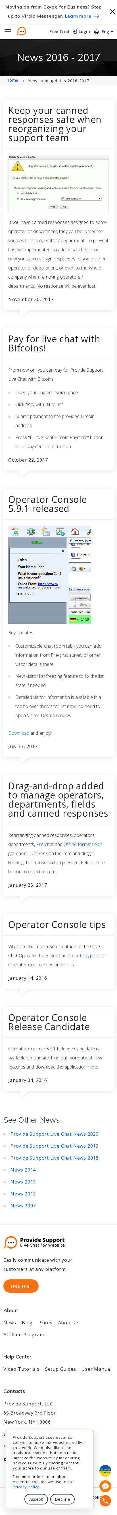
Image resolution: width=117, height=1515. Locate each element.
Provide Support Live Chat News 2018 (55, 1158)
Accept (36, 1499)
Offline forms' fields (83, 844)
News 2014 (23, 1170)
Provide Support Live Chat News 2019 (55, 1146)
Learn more (78, 16)
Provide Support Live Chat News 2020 (55, 1134)
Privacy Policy (26, 1486)
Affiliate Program (23, 1334)
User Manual (97, 1369)
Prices (45, 1323)
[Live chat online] (105, 1486)
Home (12, 80)
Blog (27, 1323)
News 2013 (23, 1182)
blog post (89, 955)
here (92, 1067)
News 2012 (23, 1194)
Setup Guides (60, 1369)
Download (18, 733)
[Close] (112, 10)
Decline (62, 1499)
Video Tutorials (21, 1369)
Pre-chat (45, 844)
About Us (69, 1323)
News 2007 (23, 1206)
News (9, 1323)
